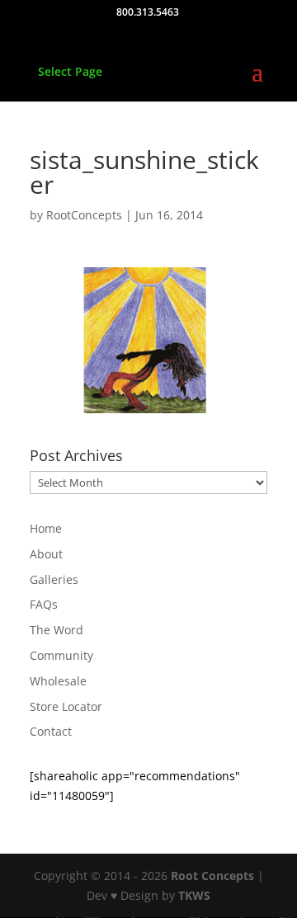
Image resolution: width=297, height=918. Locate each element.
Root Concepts (212, 875)
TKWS (194, 895)
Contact (51, 731)
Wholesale (58, 681)
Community (61, 655)
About (46, 554)
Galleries (54, 579)
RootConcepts (84, 215)
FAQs (44, 604)
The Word (56, 630)
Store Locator (66, 706)
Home (46, 528)
